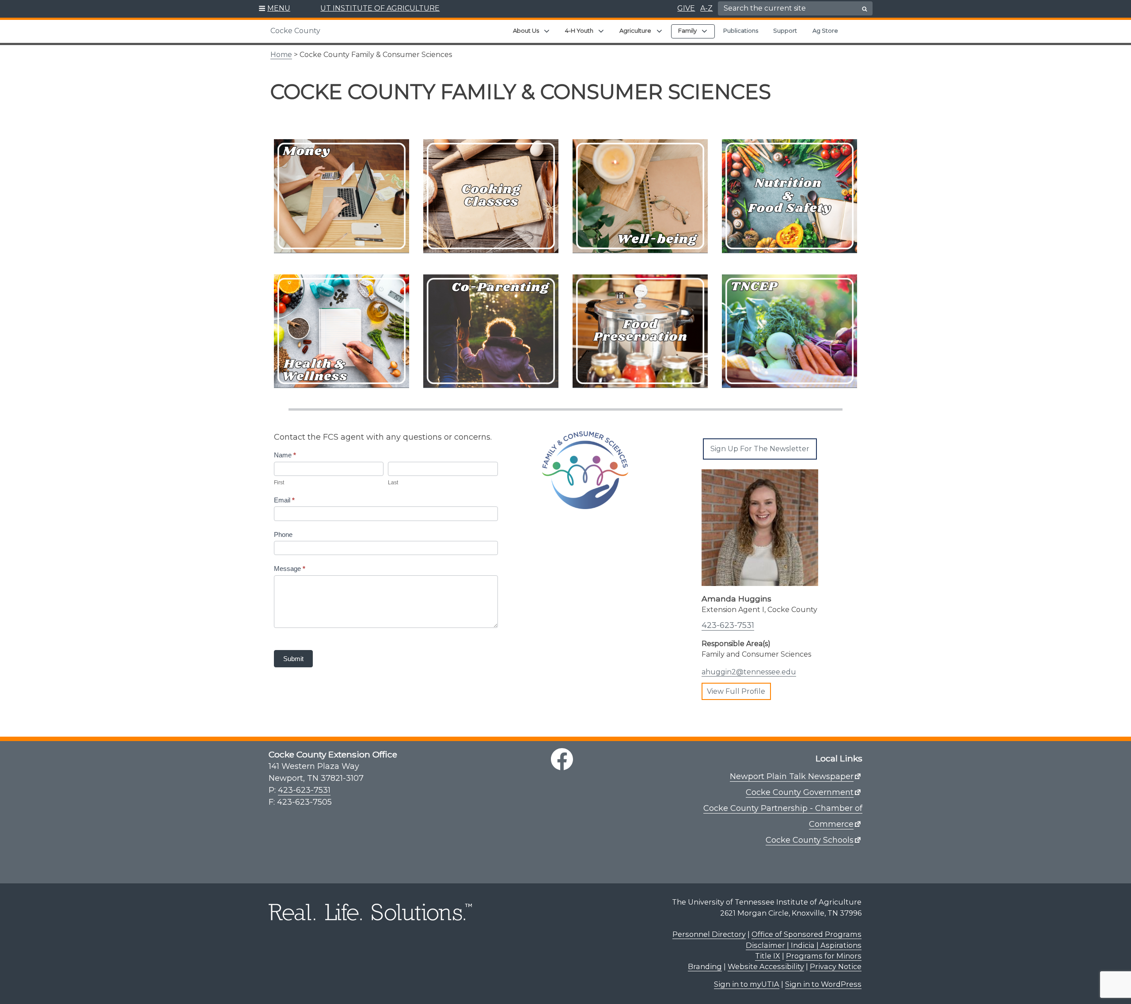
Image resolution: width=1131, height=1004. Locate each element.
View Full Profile (736, 691)
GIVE (686, 8)
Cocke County (295, 31)
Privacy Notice (836, 966)
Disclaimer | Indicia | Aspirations (804, 945)
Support (785, 30)
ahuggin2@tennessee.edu (749, 672)
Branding (705, 966)
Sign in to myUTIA (746, 984)
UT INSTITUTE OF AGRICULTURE (380, 8)
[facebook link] (562, 759)
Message (289, 568)
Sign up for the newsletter (759, 449)
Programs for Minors (824, 955)
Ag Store (825, 30)
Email (284, 500)
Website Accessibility (766, 966)
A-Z (706, 8)
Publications (740, 30)
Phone (283, 534)
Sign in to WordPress (823, 984)
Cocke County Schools (810, 840)
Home (281, 54)
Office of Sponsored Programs (806, 934)
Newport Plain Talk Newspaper (792, 776)
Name (285, 455)
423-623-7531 (728, 625)
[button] (274, 9)
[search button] (865, 8)
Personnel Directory (709, 934)
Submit (293, 658)
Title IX (767, 955)
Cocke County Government (800, 792)
